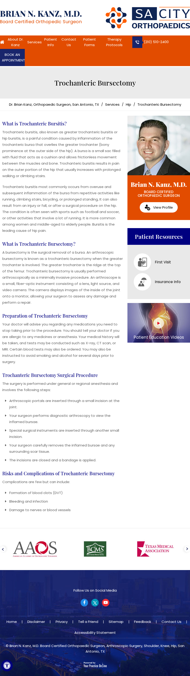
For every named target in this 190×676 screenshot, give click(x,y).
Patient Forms (89, 42)
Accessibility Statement (95, 632)
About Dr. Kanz (15, 42)
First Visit (163, 262)
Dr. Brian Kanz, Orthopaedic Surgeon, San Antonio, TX (54, 104)
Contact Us (68, 42)
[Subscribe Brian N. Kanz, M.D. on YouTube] (105, 602)
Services (34, 42)
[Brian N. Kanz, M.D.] (41, 17)
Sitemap (116, 621)
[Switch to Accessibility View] (7, 665)
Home (2, 42)
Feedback (142, 621)
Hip (128, 104)
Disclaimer (36, 621)
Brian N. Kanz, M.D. (159, 189)
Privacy (62, 621)
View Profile (163, 207)
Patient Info (50, 42)
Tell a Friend (88, 621)
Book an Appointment (12, 57)
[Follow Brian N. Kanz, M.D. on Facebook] (84, 602)
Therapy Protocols (114, 42)
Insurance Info (168, 281)
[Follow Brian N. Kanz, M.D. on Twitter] (95, 602)
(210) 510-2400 (156, 41)
